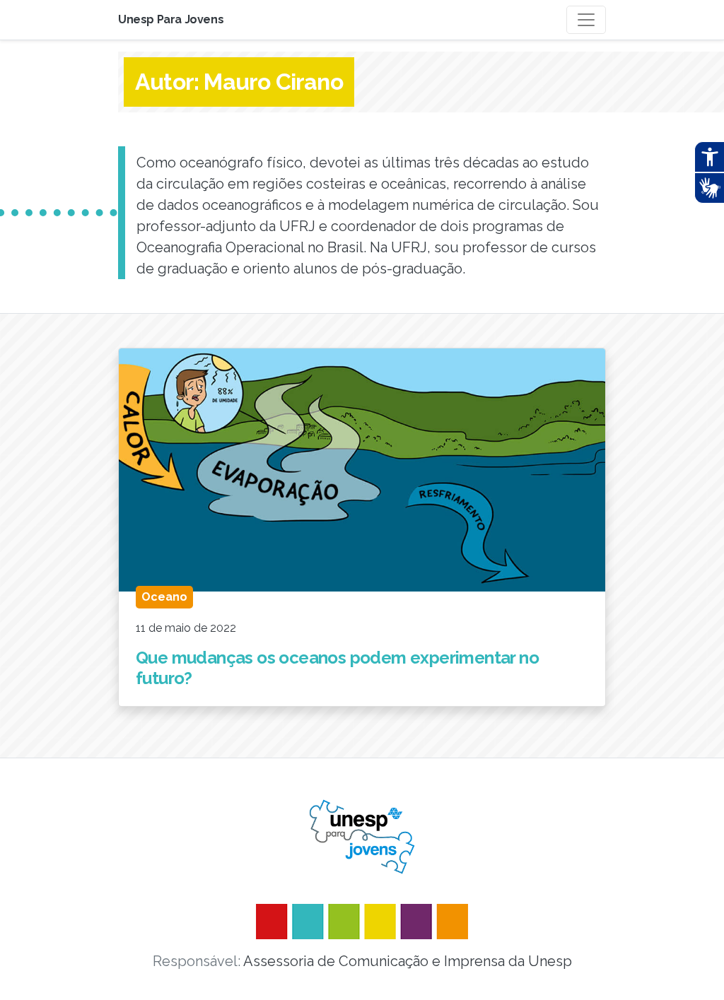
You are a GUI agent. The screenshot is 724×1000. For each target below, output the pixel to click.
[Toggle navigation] (586, 20)
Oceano (164, 597)
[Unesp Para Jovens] (362, 837)
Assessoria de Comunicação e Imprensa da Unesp (407, 961)
